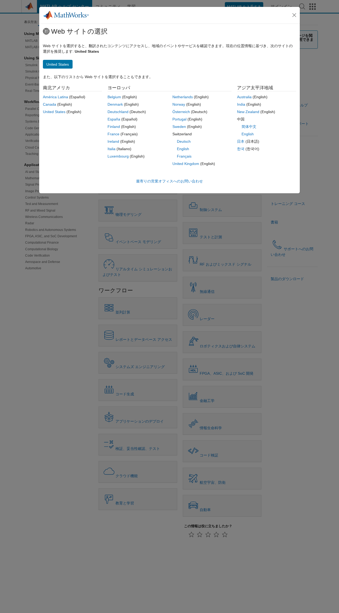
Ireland (113, 141)
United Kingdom (185, 164)
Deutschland (118, 112)
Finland (114, 126)
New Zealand (248, 112)
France (113, 134)
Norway (178, 104)
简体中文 (249, 126)
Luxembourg (118, 156)
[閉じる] (294, 15)
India (241, 104)
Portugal (179, 119)
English (183, 149)
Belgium (114, 97)
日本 (240, 141)
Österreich (181, 112)
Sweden (179, 126)
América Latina (55, 97)
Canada (49, 104)
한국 (240, 149)
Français (184, 156)
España (114, 119)
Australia (244, 97)
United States (54, 112)
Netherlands (182, 97)
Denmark (115, 104)
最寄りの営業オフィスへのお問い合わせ (169, 181)
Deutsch (184, 141)
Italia (111, 149)
